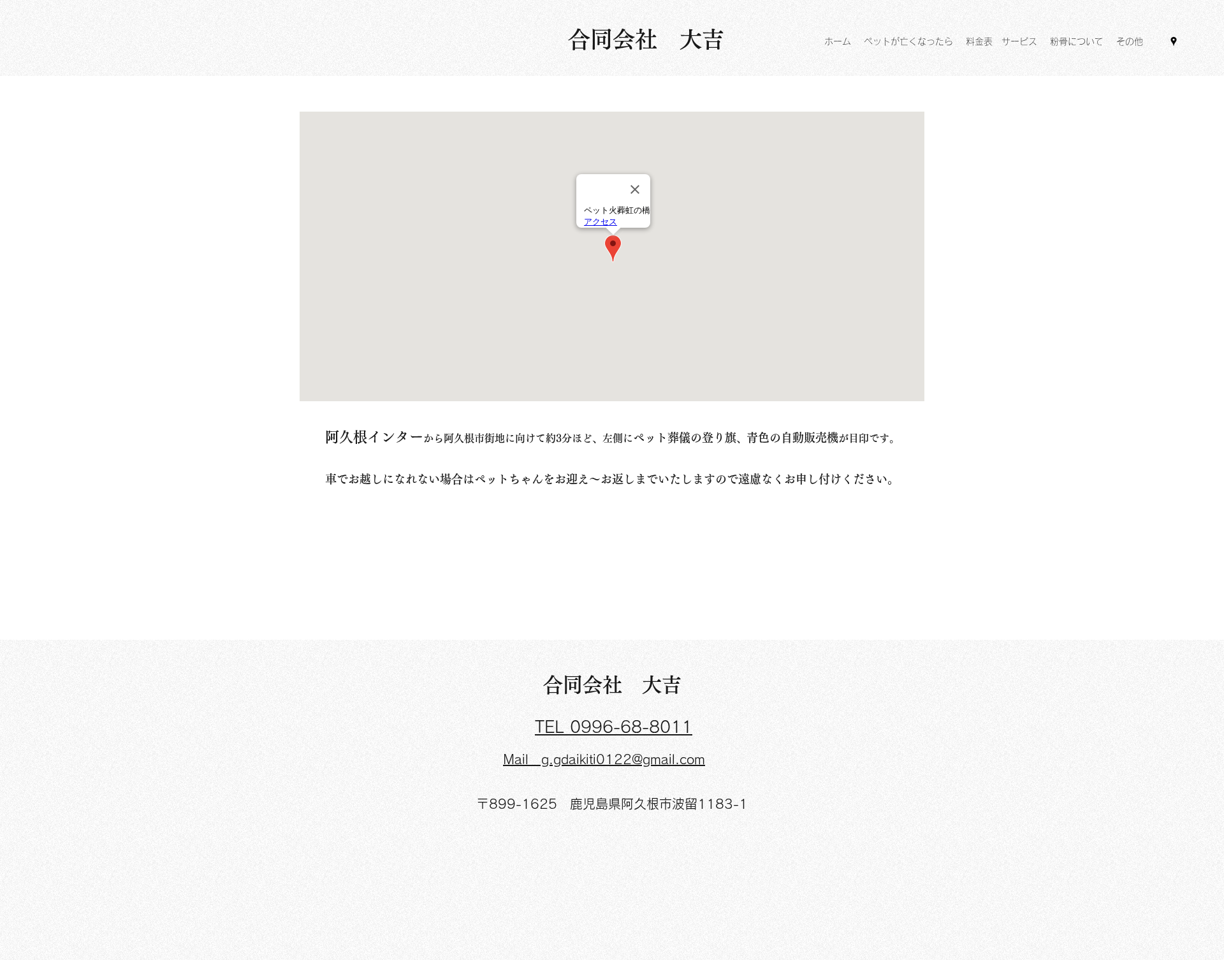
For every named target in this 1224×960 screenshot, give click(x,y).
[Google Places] (1173, 41)
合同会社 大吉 (612, 685)
